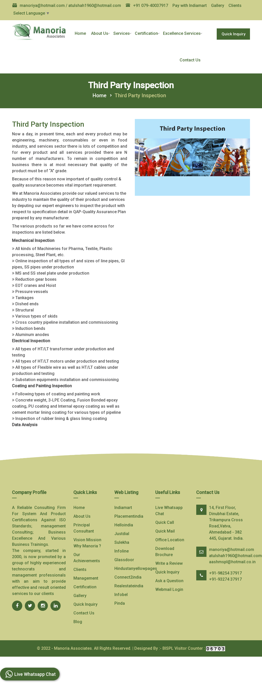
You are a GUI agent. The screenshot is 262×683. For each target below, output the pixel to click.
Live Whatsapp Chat (169, 510)
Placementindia (128, 516)
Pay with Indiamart (189, 5)
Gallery (217, 5)
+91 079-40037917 (150, 5)
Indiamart (123, 507)
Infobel (121, 594)
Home (80, 33)
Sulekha (121, 542)
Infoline (121, 551)
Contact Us (190, 60)
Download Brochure (164, 551)
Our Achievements (86, 557)
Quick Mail (165, 531)
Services (121, 33)
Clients (235, 5)
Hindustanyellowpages (135, 568)
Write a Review (169, 563)
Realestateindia (128, 585)
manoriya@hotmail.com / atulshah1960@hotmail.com (70, 5)
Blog (77, 621)
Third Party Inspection (140, 95)
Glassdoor (124, 559)
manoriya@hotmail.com (231, 549)
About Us (99, 33)
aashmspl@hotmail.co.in (232, 561)
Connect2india (127, 577)
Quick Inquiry (233, 34)
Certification (146, 33)
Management (85, 578)
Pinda (119, 603)
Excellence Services (182, 33)
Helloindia (123, 525)
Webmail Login (169, 589)
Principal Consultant (83, 528)
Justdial (121, 533)
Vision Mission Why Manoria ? (87, 542)
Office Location (169, 539)
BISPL (167, 648)
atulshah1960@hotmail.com (235, 555)
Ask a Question (169, 580)
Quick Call (164, 522)
